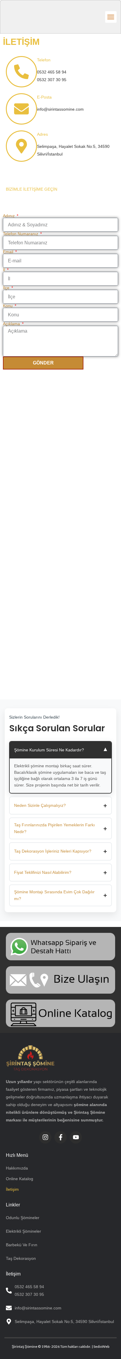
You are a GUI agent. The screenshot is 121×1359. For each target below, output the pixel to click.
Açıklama (12, 324)
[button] (111, 17)
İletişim (12, 1189)
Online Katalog (19, 1178)
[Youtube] (76, 1137)
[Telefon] (21, 71)
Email (8, 252)
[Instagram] (45, 1137)
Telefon (44, 60)
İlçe (7, 288)
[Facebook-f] (60, 1137)
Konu (8, 306)
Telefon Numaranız (21, 234)
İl (4, 270)
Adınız (9, 216)
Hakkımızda (17, 1168)
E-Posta (44, 97)
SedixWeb (101, 1346)
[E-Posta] (21, 109)
